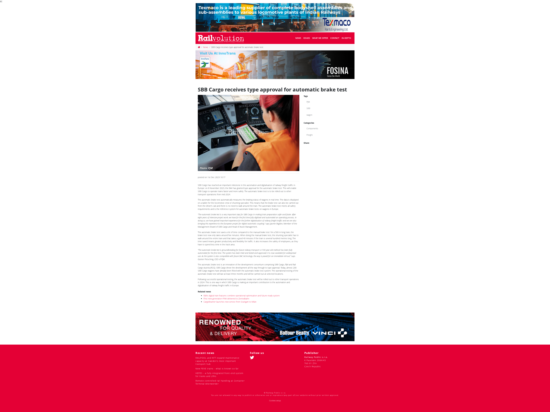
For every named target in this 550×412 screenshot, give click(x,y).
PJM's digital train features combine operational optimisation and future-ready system (242, 295)
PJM (308, 101)
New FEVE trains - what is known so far (217, 368)
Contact (334, 38)
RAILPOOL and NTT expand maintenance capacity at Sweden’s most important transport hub (217, 360)
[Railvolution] (222, 38)
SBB (308, 108)
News (298, 38)
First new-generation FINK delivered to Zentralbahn (226, 298)
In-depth (346, 38)
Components (312, 128)
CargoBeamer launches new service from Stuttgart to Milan (230, 301)
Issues (306, 38)
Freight (310, 135)
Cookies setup (275, 400)
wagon (309, 114)
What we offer (320, 38)
